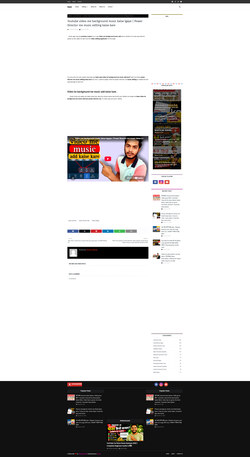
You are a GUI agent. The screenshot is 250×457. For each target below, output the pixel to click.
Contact (80, 1)
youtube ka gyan (167, 343)
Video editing (95, 220)
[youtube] (181, 1)
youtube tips (167, 340)
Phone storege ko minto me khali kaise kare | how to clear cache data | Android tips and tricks (167, 106)
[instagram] (178, 1)
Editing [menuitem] (84, 7)
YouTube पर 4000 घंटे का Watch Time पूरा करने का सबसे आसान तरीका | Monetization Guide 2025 (166, 129)
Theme (99, 454)
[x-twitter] (175, 1)
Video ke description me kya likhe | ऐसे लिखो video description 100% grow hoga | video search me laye (167, 152)
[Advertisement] (107, 61)
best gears (167, 372)
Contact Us (180, 453)
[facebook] (172, 1)
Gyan (69, 7)
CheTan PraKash (73, 29)
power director (78, 16)
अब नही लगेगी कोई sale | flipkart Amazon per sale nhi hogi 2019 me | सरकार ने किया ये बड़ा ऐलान (166, 118)
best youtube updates (167, 351)
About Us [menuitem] (93, 7)
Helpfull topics (167, 349)
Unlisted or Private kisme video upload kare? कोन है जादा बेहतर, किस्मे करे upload (167, 164)
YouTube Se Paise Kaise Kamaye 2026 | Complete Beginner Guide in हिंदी (167, 141)
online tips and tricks (167, 369)
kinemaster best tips (167, 363)
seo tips (167, 357)
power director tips (84, 220)
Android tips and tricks (167, 354)
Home (69, 1)
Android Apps (167, 360)
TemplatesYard (83, 454)
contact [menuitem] (110, 7)
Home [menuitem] (77, 7)
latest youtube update (167, 366)
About (74, 1)
